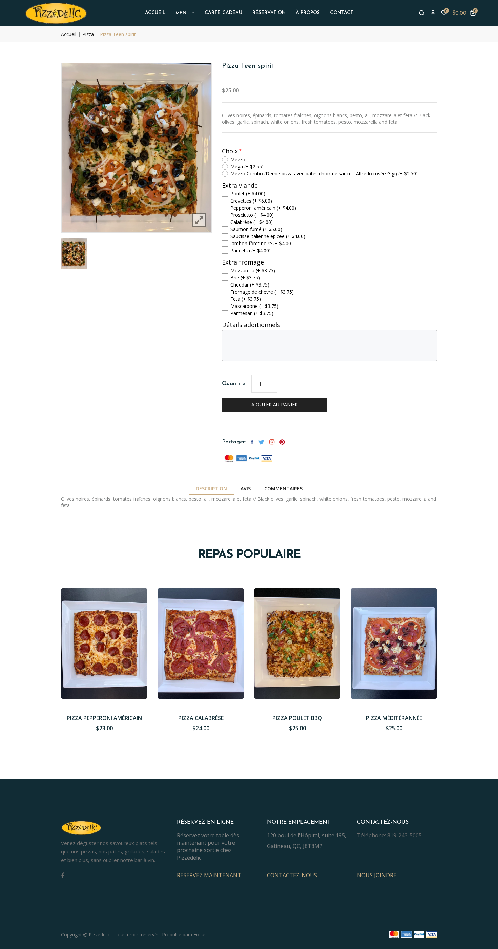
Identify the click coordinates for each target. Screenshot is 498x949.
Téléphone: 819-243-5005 (389, 835)
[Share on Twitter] (261, 442)
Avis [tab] (246, 488)
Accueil (68, 34)
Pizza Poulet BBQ (297, 718)
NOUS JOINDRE (376, 875)
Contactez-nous (292, 875)
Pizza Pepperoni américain (104, 718)
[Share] (271, 442)
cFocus (199, 934)
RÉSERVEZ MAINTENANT (209, 875)
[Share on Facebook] (252, 442)
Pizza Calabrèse (201, 718)
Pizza (88, 34)
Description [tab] (211, 488)
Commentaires (283, 488)
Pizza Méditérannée (394, 718)
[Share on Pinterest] (282, 442)
